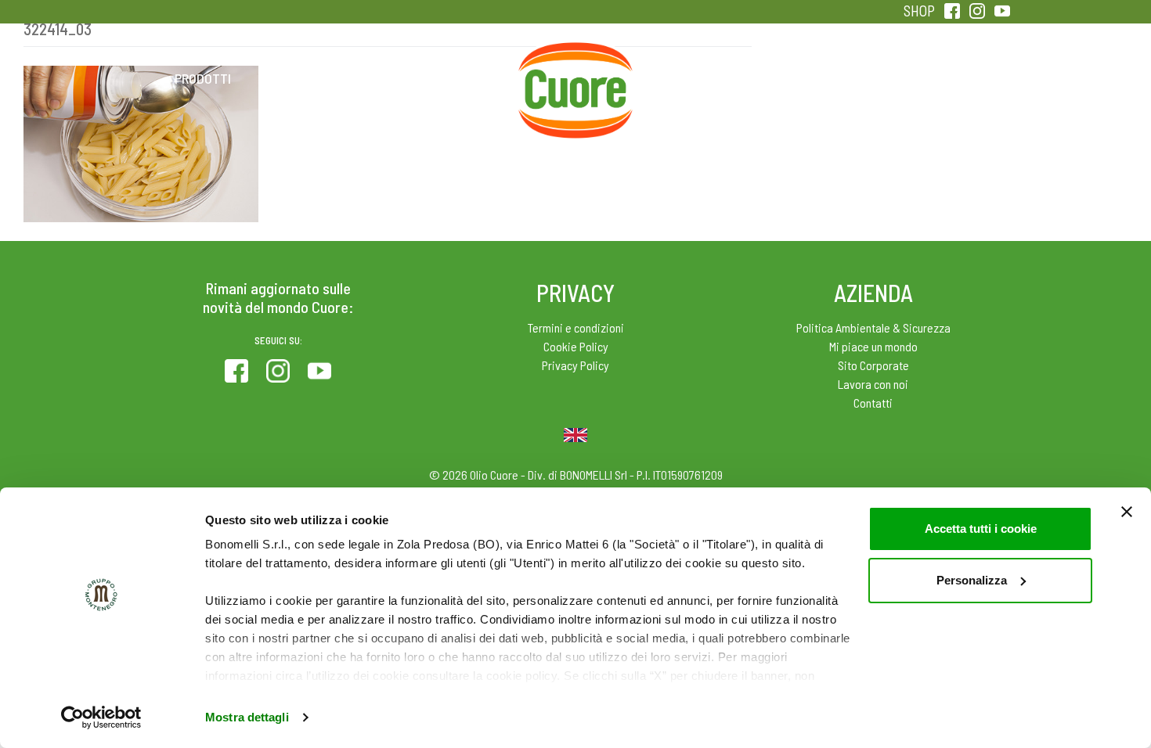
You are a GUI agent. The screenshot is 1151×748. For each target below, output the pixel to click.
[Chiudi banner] (1126, 511)
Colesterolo (327, 78)
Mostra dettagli (247, 717)
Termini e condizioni (576, 327)
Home (575, 61)
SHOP (919, 11)
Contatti (873, 402)
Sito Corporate (873, 365)
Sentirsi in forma (948, 78)
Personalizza (971, 580)
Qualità (824, 78)
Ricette (451, 78)
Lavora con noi (873, 383)
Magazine (699, 78)
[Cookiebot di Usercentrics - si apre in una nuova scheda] (101, 717)
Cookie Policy (575, 346)
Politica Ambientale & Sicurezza (873, 327)
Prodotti (203, 78)
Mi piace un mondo (873, 346)
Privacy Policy (575, 365)
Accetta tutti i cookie (981, 528)
